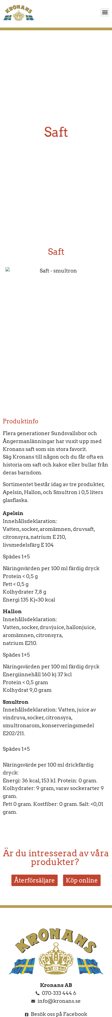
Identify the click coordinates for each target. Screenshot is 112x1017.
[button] (104, 12)
